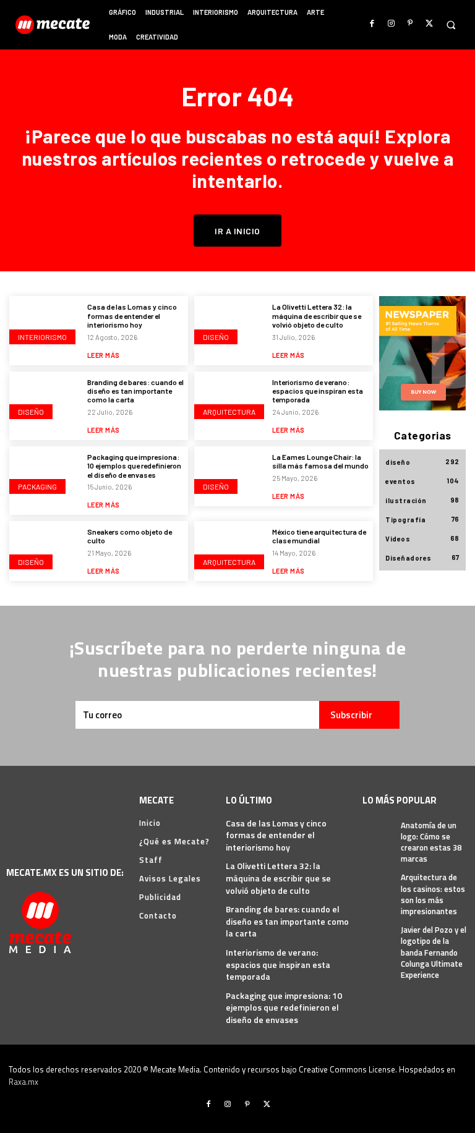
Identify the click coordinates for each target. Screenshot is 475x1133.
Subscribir (351, 715)
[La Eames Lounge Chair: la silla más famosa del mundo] (230, 475)
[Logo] (54, 24)
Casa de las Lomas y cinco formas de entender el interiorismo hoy (132, 315)
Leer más (103, 355)
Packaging (37, 486)
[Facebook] (372, 23)
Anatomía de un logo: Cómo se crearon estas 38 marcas (431, 842)
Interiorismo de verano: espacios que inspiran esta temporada (317, 391)
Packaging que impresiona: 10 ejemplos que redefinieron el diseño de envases (134, 465)
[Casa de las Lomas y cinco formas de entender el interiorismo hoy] (45, 325)
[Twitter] (428, 23)
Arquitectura (229, 411)
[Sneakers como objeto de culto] (45, 550)
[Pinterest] (410, 23)
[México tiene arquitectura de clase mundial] (230, 550)
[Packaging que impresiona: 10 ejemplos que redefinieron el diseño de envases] (45, 475)
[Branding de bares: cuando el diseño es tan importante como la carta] (45, 400)
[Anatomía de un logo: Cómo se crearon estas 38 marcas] (378, 832)
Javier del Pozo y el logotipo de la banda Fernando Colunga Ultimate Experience (433, 952)
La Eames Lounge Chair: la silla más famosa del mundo (320, 461)
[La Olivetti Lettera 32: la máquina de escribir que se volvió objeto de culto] (230, 325)
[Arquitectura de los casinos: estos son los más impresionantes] (378, 884)
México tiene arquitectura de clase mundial (319, 536)
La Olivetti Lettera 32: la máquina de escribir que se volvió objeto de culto (316, 315)
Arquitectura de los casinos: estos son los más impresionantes (433, 894)
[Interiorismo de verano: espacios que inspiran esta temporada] (230, 400)
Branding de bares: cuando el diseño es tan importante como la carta (135, 391)
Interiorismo (42, 337)
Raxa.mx (23, 1082)
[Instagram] (391, 23)
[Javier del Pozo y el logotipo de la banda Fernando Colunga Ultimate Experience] (378, 936)
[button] (451, 25)
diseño (216, 337)
